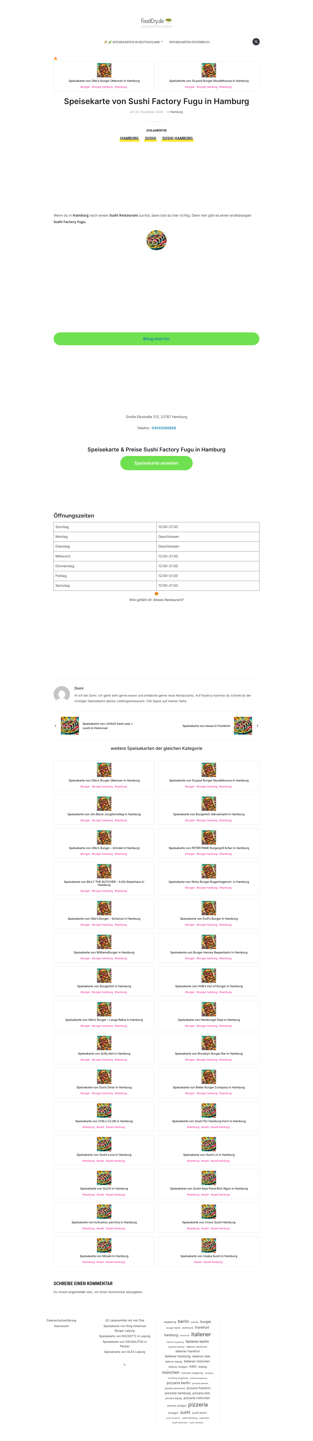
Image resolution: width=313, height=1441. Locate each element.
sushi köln (204, 1418)
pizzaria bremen (200, 1383)
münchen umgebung (192, 1373)
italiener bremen (176, 1347)
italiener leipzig (173, 1361)
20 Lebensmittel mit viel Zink (124, 1320)
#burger (85, 86)
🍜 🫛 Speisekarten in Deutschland (131, 42)
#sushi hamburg (115, 1126)
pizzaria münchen (197, 1398)
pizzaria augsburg (198, 1378)
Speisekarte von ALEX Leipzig (124, 1352)
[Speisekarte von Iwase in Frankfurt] (243, 725)
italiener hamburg (178, 1356)
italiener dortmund (196, 1346)
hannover (184, 1335)
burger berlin (173, 1327)
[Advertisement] (156, 169)
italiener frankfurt (188, 1351)
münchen (171, 1372)
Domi (78, 688)
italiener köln (201, 1356)
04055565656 (164, 428)
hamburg (129, 138)
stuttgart (173, 1412)
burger (205, 1322)
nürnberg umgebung (178, 1378)
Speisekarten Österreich (189, 42)
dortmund (187, 1327)
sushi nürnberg (196, 1422)
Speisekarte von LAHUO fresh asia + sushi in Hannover (108, 726)
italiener (201, 1334)
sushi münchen (179, 1422)
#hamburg (121, 86)
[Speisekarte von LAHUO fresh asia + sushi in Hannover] (70, 725)
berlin (183, 1321)
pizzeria (198, 1404)
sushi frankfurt (173, 1418)
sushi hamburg (177, 138)
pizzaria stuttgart (176, 1405)
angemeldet (76, 1292)
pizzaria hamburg (178, 1393)
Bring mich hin (156, 338)
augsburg (170, 1322)
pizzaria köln (201, 1393)
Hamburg (176, 112)
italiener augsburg (175, 1342)
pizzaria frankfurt (198, 1388)
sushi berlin (199, 1412)
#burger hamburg (102, 86)
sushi (150, 138)
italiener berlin (197, 1341)
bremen (195, 1322)
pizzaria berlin (178, 1383)
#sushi (100, 1126)
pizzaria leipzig (173, 1398)
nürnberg (209, 1373)
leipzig (202, 1366)
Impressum (61, 1326)
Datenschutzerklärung (61, 1320)
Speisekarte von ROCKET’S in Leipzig (124, 1336)
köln (193, 1366)
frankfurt (202, 1327)
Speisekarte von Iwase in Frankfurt (206, 726)
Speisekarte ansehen (156, 463)
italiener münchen (197, 1361)
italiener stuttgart (178, 1366)
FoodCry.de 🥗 (156, 20)
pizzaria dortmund (175, 1388)
